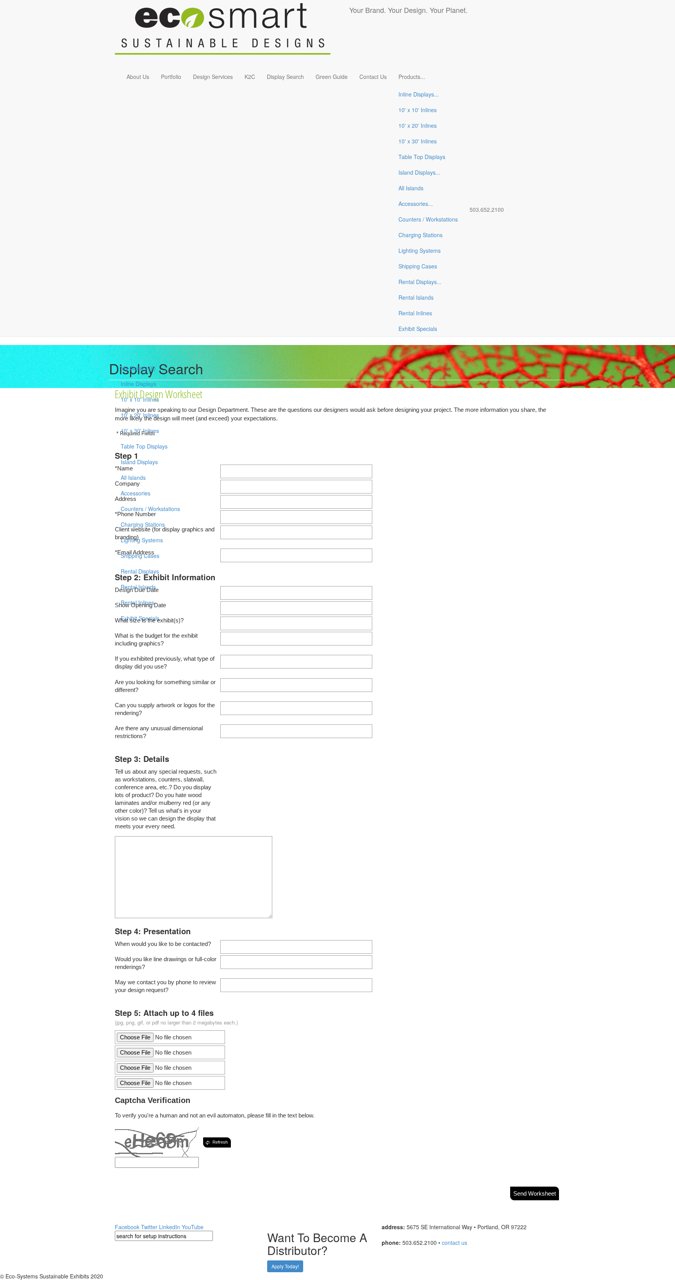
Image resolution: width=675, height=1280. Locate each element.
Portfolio (171, 76)
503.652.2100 (487, 209)
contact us (454, 1242)
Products (411, 76)
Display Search (285, 76)
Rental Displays (419, 282)
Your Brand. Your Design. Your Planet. (408, 10)
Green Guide (332, 76)
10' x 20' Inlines (417, 125)
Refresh (220, 1142)
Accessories (415, 203)
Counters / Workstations (428, 219)
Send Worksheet (534, 1193)
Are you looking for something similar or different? (165, 686)
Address (125, 498)
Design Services (213, 76)
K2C (250, 76)
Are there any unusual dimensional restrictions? (159, 732)
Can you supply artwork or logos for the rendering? (165, 709)
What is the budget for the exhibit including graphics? (156, 639)
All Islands (410, 188)
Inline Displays (418, 94)
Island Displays (419, 172)
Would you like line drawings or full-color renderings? (165, 963)
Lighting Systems (419, 250)
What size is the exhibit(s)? (149, 620)
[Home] (232, 33)
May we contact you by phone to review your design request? (165, 986)
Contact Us (373, 76)
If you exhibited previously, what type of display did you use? (164, 662)
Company (127, 483)
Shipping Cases (417, 266)
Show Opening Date (140, 605)
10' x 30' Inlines (417, 141)
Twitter (149, 1227)
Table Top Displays (421, 157)
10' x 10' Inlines (417, 110)
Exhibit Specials (417, 329)
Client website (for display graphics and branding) (164, 533)
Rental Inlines (415, 313)
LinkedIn (169, 1227)
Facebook (127, 1227)
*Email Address (134, 552)
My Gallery (138, 368)
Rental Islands (416, 297)
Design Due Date (137, 589)
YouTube (193, 1227)
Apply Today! (285, 1266)
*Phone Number (135, 514)
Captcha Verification (152, 1100)
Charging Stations (420, 235)
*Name (124, 468)
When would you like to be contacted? (163, 943)
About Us (138, 76)
